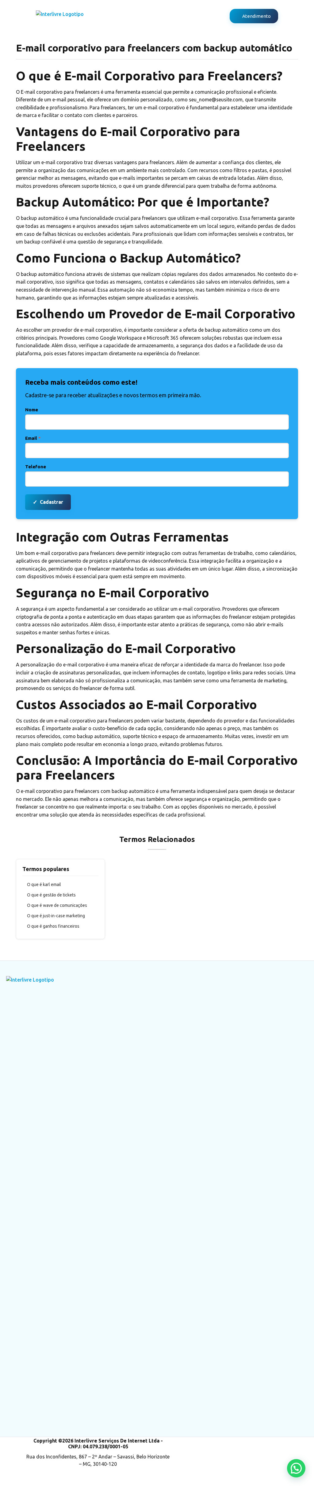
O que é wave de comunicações (57, 905)
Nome (31, 409)
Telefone (35, 466)
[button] (296, 1468)
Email (33, 438)
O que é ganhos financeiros (53, 926)
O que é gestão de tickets (51, 894)
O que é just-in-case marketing (56, 915)
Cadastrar (48, 502)
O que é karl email (44, 884)
